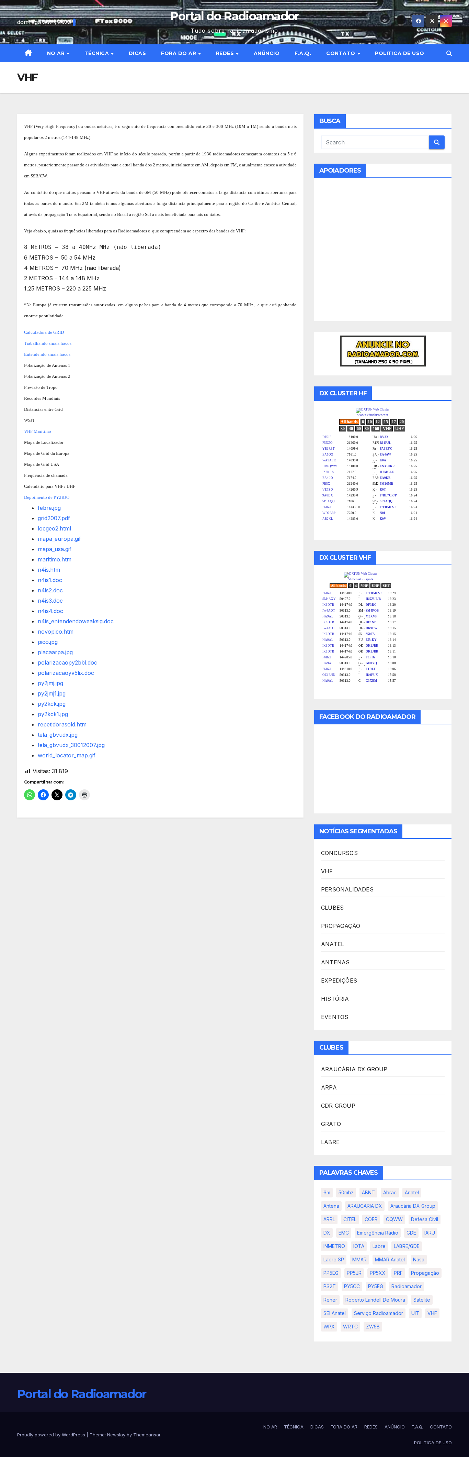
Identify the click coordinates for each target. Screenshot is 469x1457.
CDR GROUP (338, 1105)
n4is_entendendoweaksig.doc (76, 621)
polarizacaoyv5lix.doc (66, 672)
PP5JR (354, 1273)
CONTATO (341, 53)
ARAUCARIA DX (364, 1206)
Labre (379, 1246)
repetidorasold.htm (62, 724)
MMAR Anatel (390, 1259)
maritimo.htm (54, 559)
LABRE (330, 1142)
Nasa (418, 1259)
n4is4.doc (50, 610)
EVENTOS (334, 1017)
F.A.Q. (303, 53)
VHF (327, 871)
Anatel (412, 1192)
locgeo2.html (54, 528)
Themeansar (146, 1434)
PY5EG (375, 1286)
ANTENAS (335, 962)
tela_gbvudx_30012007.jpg (71, 745)
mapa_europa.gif (59, 538)
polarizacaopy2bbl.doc (67, 662)
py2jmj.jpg (50, 683)
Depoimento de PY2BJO (46, 497)
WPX (329, 1326)
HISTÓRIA (335, 998)
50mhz (346, 1192)
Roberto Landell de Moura (375, 1300)
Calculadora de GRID (44, 332)
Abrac (390, 1192)
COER (371, 1219)
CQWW (394, 1219)
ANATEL (332, 944)
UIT (415, 1313)
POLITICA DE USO (399, 53)
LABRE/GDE (407, 1246)
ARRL (329, 1219)
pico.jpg (48, 641)
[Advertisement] (383, 254)
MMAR (359, 1259)
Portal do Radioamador (234, 16)
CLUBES (332, 907)
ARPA (329, 1087)
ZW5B (373, 1326)
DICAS (137, 53)
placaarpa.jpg (55, 652)
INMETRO (334, 1246)
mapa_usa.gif (54, 549)
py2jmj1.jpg (52, 693)
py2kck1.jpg (53, 714)
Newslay (116, 1434)
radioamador (406, 1286)
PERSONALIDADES (347, 889)
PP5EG (331, 1273)
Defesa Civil (424, 1219)
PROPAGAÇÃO (340, 925)
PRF (398, 1273)
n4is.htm (49, 569)
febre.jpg (49, 507)
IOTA (358, 1246)
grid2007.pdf (54, 518)
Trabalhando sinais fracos (47, 343)
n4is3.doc (50, 600)
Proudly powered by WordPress (52, 1434)
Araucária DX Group (412, 1206)
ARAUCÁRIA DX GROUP (354, 1069)
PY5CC (352, 1286)
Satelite (421, 1300)
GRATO (331, 1123)
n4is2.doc (50, 590)
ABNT (368, 1192)
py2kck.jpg (52, 703)
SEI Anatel (334, 1313)
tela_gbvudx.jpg (58, 734)
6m (326, 1192)
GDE (411, 1233)
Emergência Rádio (377, 1233)
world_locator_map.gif (66, 755)
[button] (449, 53)
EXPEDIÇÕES (339, 980)
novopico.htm (55, 631)
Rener (330, 1300)
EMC (344, 1233)
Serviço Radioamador (378, 1313)
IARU (429, 1233)
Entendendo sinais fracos (47, 354)
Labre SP (333, 1259)
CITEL (349, 1219)
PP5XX (378, 1273)
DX (326, 1233)
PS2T (329, 1286)
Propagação (425, 1273)
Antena (331, 1206)
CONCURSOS (339, 853)
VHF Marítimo (37, 431)
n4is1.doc (50, 580)
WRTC (350, 1326)
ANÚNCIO (267, 53)
